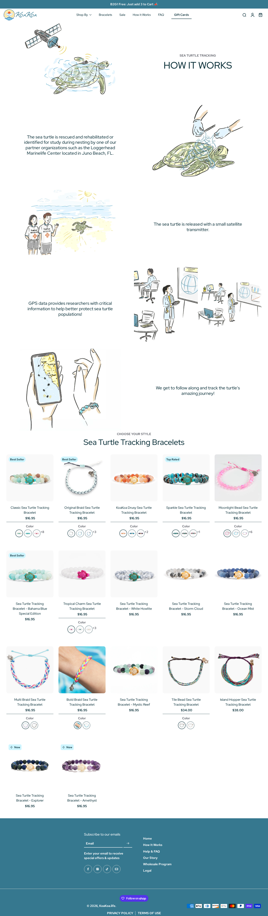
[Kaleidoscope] (244, 533)
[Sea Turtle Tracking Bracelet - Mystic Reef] (134, 669)
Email (90, 843)
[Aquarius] (236, 533)
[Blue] (132, 533)
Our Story (150, 858)
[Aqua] (175, 533)
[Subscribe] (127, 844)
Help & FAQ (151, 851)
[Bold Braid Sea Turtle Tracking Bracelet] (82, 669)
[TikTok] (107, 869)
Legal (147, 871)
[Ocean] (86, 725)
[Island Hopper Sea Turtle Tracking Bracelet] (238, 669)
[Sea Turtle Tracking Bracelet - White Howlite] (134, 573)
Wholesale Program (157, 864)
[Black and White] (184, 533)
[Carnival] (25, 725)
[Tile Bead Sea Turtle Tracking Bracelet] (186, 669)
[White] (88, 629)
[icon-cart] (260, 14)
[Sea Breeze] (79, 533)
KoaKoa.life (107, 906)
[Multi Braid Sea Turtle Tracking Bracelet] (29, 669)
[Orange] (123, 533)
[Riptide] (71, 533)
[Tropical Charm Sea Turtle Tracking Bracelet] (82, 573)
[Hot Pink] (71, 629)
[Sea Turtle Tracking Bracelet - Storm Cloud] (186, 573)
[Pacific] (34, 725)
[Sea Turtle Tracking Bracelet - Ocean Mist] (238, 573)
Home (147, 838)
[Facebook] (88, 869)
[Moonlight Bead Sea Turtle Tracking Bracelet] (238, 477)
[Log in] (252, 14)
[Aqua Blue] (79, 629)
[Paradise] (77, 725)
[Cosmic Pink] (227, 533)
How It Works (152, 845)
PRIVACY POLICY (120, 913)
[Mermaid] (88, 533)
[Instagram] (98, 869)
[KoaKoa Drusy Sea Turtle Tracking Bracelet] (134, 477)
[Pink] (36, 533)
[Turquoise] (27, 533)
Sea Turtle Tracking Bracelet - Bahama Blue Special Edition (30, 608)
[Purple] (140, 533)
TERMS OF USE (149, 913)
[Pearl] (190, 725)
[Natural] (19, 533)
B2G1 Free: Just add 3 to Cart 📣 (134, 4)
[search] (244, 14)
